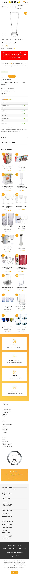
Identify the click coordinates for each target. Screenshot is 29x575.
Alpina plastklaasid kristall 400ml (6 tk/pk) (21, 166)
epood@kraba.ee (15, 478)
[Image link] (14, 458)
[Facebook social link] (4, 94)
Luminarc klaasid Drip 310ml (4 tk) (21, 328)
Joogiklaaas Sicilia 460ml (7, 287)
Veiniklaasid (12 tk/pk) (21, 226)
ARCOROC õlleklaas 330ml (21, 306)
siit (19, 131)
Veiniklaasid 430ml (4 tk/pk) (7, 248)
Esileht (2, 39)
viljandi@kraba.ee (8, 527)
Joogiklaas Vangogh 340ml (21, 287)
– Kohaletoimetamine (7, 411)
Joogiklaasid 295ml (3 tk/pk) (7, 307)
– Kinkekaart (4, 429)
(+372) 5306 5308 (8, 504)
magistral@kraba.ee (9, 494)
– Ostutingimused (6, 407)
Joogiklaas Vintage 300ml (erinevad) (7, 227)
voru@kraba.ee (8, 538)
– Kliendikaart (5, 427)
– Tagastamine (5, 415)
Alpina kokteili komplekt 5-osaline (7, 268)
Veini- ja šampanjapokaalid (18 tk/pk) (7, 207)
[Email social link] (6, 94)
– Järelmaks (4, 414)
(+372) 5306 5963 (8, 493)
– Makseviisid (5, 412)
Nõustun (14, 572)
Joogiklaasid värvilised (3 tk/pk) (7, 328)
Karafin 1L (21, 247)
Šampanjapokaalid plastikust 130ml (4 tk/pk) (21, 187)
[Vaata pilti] (4, 34)
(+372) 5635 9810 (8, 536)
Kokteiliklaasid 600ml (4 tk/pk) (7, 187)
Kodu (7, 39)
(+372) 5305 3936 (8, 525)
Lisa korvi (11, 76)
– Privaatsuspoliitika (6, 409)
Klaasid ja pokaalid (18, 39)
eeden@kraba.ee (8, 516)
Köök (11, 39)
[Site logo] (14, 2)
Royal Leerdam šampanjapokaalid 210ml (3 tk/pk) (21, 268)
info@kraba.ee (8, 446)
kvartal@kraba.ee (8, 505)
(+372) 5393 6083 (8, 515)
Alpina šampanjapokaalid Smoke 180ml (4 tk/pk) (7, 166)
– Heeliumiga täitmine (7, 424)
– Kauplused (4, 426)
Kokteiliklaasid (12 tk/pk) (21, 206)
